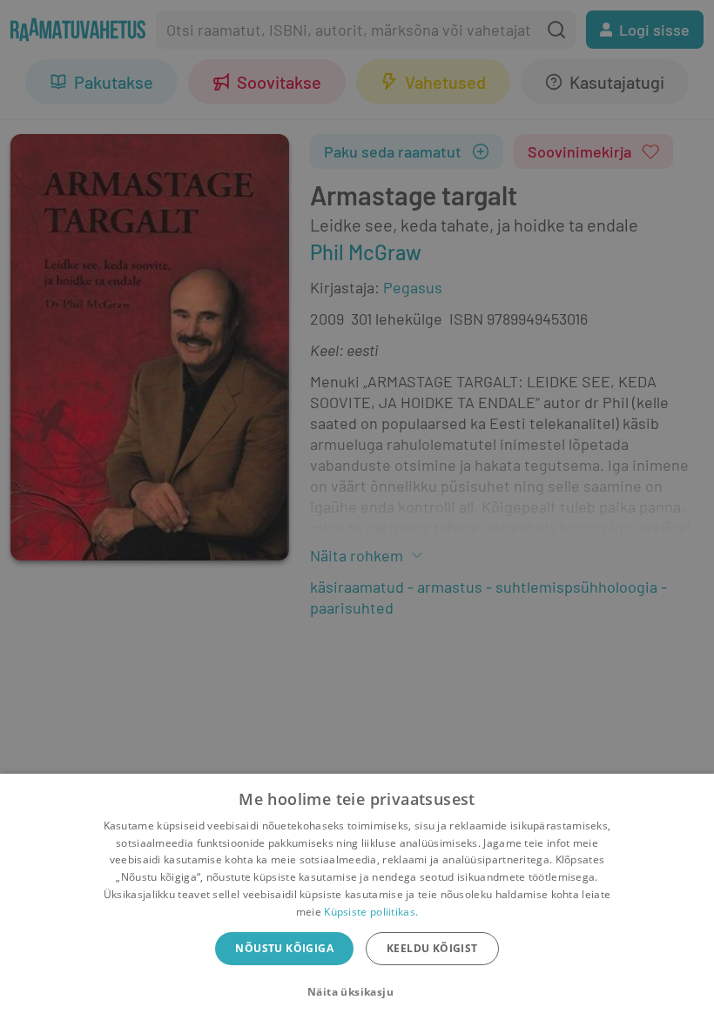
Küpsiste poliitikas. (371, 911)
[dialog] (357, 900)
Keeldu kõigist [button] (432, 948)
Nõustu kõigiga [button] (284, 948)
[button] (357, 992)
